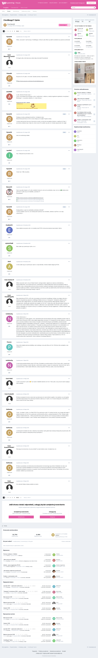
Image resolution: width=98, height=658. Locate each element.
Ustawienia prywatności (55, 651)
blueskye (8, 561)
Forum (18, 3)
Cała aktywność (14, 7)
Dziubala (58, 570)
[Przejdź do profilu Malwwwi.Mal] (54, 597)
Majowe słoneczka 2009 (9, 602)
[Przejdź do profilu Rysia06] (5, 25)
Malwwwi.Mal (59, 596)
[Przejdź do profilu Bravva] (75, 120)
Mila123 (91, 28)
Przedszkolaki (24, 572)
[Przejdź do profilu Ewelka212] (9, 230)
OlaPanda (9, 409)
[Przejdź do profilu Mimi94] (87, 35)
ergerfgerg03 (80, 149)
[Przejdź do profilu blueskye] (54, 560)
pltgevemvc (79, 140)
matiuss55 (58, 640)
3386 (33, 585)
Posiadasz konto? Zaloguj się (77, 3)
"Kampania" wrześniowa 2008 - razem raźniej (14, 591)
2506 (21, 608)
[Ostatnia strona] (21, 31)
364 (23, 640)
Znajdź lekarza (53, 2)
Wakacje (20, 555)
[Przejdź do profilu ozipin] (75, 113)
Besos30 (9, 187)
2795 (23, 597)
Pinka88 (9, 73)
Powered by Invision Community (49, 655)
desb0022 (79, 131)
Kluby (3, 11)
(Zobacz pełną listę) (66, 541)
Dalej (17, 31)
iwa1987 (9, 150)
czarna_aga (9, 604)
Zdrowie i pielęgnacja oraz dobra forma (28, 561)
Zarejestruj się (91, 2)
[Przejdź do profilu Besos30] (9, 192)
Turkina (8, 555)
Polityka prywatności (43, 651)
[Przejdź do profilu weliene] (53, 534)
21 (10, 49)
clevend (8, 572)
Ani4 (9, 261)
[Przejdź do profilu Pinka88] (9, 78)
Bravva (7, 577)
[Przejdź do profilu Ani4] (9, 266)
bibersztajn (58, 591)
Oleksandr (58, 585)
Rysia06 (13, 24)
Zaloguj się (52, 517)
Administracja (16, 11)
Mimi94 (91, 33)
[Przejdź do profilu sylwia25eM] (9, 248)
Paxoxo (9, 342)
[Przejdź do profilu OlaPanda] (9, 414)
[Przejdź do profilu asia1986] (9, 96)
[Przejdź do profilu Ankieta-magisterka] (54, 565)
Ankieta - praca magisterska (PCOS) (11, 565)
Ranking (34, 11)
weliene (57, 535)
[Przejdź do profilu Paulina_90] (76, 30)
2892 (36, 591)
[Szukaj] (94, 7)
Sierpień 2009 (6, 608)
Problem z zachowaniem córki (10, 576)
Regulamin (34, 651)
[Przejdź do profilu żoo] (75, 136)
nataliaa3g (9, 314)
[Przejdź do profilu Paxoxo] (9, 347)
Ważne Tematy (24, 7)
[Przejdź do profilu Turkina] (54, 554)
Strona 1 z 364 (27, 31)
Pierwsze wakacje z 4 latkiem (10, 554)
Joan (7, 609)
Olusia (7, 598)
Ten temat (89, 7)
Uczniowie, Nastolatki (25, 577)
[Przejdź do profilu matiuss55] (54, 640)
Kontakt (64, 651)
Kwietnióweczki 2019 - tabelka (23, 102)
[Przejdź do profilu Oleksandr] (54, 586)
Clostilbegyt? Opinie (8, 640)
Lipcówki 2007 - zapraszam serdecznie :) (13, 585)
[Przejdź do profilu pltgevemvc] (75, 141)
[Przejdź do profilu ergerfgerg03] (75, 150)
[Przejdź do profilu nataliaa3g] (9, 319)
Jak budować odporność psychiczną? (12, 570)
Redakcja (79, 144)
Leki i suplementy (63, 2)
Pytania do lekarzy (43, 2)
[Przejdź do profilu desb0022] (75, 131)
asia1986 (9, 91)
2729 (26, 602)
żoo (78, 135)
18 (10, 199)
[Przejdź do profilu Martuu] (76, 35)
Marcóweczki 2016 (7, 597)
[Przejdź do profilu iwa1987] (9, 155)
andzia (7, 592)
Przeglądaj (5, 7)
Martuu (79, 33)
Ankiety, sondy (29, 566)
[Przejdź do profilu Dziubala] (54, 571)
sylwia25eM (9, 243)
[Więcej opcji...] (69, 37)
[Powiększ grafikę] (61, 190)
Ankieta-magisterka (10, 566)
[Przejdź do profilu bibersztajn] (54, 592)
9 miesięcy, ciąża (20, 25)
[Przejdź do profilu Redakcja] (75, 145)
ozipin (78, 116)
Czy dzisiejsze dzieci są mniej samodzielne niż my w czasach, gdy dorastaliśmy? (84, 114)
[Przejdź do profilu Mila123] (87, 30)
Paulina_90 (80, 28)
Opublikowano (23, 36)
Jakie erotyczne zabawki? (9, 559)
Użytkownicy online (26, 11)
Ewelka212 (9, 225)
